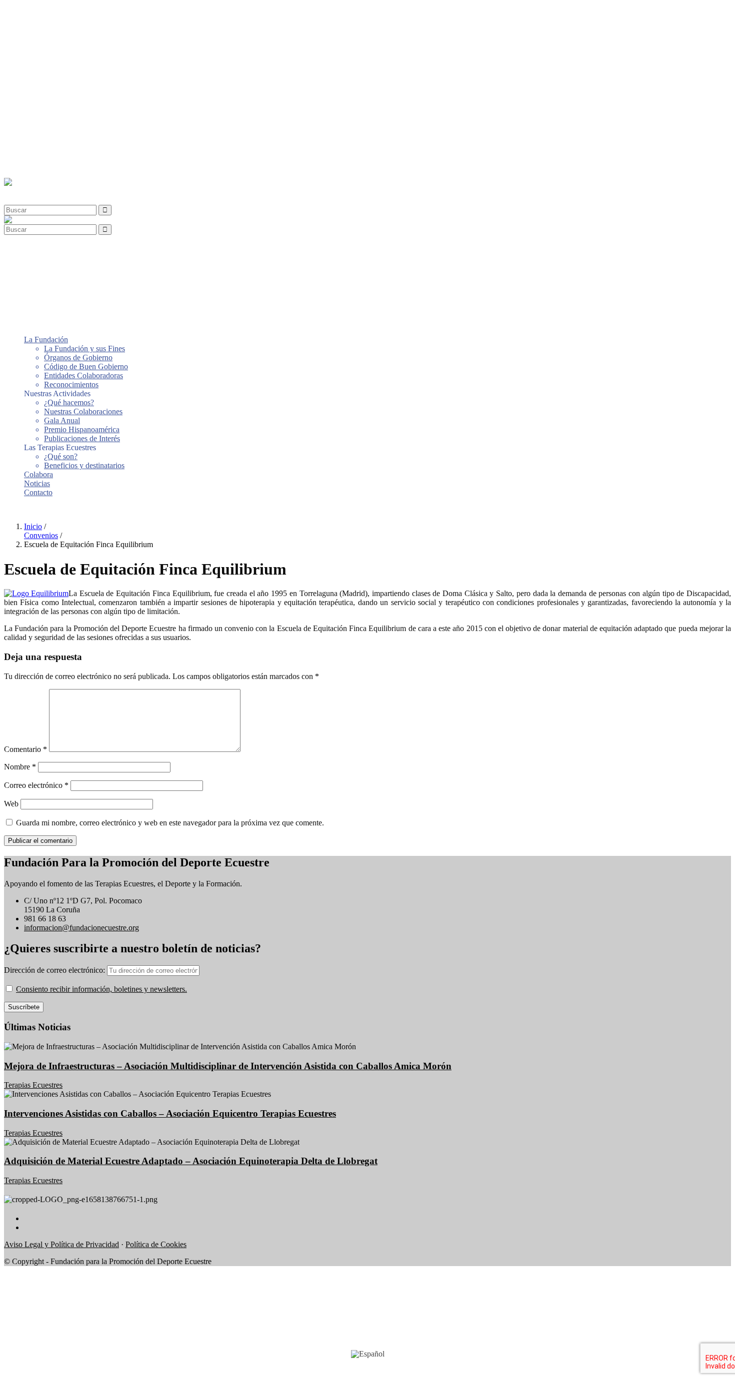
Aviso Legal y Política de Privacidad (61, 1244)
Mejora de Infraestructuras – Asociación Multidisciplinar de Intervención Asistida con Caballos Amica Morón (228, 1066)
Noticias (37, 156)
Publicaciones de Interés (82, 111)
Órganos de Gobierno (78, 30)
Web (11, 803)
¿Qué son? (61, 129)
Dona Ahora (23, 509)
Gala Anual (62, 93)
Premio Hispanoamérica (82, 102)
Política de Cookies (156, 1244)
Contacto (38, 165)
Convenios (41, 535)
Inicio (33, 526)
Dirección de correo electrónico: (55, 970)
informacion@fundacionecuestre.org (81, 927)
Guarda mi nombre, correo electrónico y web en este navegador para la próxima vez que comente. (170, 822)
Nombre (20, 766)
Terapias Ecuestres (33, 1085)
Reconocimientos (71, 57)
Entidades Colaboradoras (83, 48)
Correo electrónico (36, 785)
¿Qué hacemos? (69, 75)
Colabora (38, 147)
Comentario (25, 749)
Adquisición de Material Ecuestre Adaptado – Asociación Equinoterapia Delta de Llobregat (191, 1161)
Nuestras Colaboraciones (83, 84)
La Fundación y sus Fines (84, 21)
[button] (27, 191)
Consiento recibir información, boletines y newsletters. (101, 989)
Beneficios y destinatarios (84, 138)
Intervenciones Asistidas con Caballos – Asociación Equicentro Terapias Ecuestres (170, 1113)
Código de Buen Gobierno (86, 39)
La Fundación (46, 12)
